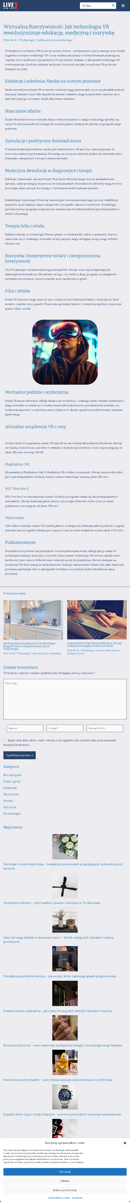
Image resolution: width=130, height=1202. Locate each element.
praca (81, 653)
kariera (116, 650)
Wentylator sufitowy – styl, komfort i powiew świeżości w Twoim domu (51, 903)
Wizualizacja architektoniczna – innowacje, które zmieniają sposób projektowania (59, 976)
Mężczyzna (11, 794)
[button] (125, 1143)
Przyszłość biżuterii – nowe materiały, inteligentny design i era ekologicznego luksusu (62, 1045)
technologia (65, 40)
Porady (8, 801)
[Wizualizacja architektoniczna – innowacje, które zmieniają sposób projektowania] (65, 958)
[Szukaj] (113, 6)
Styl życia (9, 807)
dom (34, 653)
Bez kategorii (12, 775)
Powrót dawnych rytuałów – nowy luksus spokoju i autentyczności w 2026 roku (57, 1080)
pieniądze (72, 653)
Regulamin (77, 1197)
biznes (100, 650)
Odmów (65, 1180)
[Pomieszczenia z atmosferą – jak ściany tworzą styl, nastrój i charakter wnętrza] (65, 993)
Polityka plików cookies (59, 1197)
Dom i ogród (11, 781)
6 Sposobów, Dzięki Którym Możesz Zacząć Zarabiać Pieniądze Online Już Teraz (94, 645)
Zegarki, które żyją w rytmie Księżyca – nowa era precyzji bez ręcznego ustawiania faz (62, 1114)
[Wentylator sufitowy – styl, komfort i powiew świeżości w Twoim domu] (65, 885)
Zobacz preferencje (65, 1190)
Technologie (27, 40)
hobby (41, 40)
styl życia (51, 40)
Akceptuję (65, 1171)
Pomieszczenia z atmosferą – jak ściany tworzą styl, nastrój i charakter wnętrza (57, 1011)
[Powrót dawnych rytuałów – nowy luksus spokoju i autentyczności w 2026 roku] (65, 1062)
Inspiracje (10, 788)
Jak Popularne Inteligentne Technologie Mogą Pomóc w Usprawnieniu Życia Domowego (29, 646)
